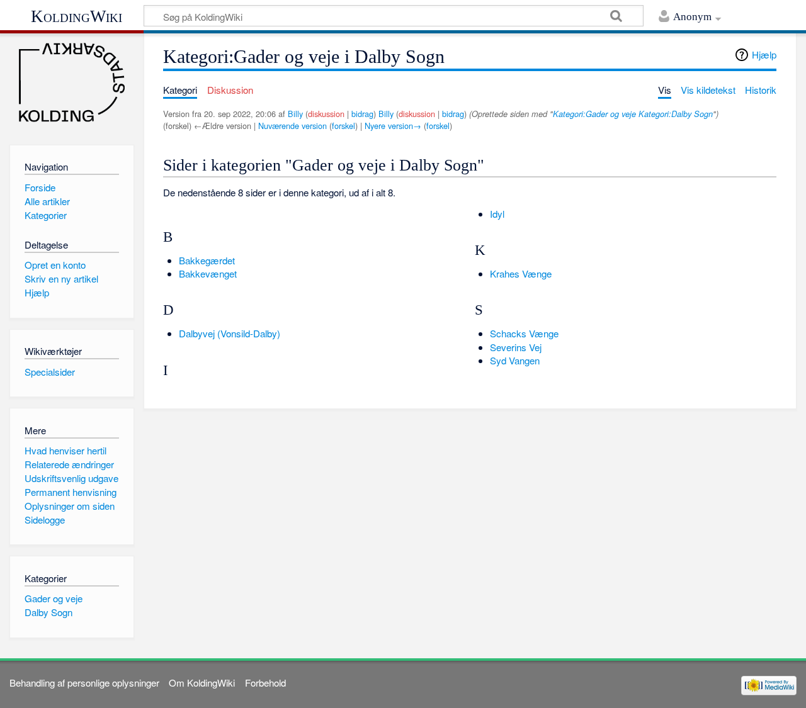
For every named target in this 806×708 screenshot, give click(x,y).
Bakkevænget (208, 273)
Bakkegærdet (207, 260)
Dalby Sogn (48, 612)
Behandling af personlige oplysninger (84, 682)
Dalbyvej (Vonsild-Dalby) (229, 333)
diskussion (326, 114)
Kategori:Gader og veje (594, 114)
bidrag (362, 114)
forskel (343, 126)
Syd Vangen (515, 360)
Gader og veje (53, 598)
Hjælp (764, 54)
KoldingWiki (76, 16)
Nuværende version (292, 126)
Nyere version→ (393, 126)
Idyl (497, 213)
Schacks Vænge (524, 333)
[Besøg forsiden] (71, 82)
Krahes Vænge (521, 273)
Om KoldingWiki (202, 682)
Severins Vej (516, 347)
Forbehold (265, 682)
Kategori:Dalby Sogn (676, 114)
